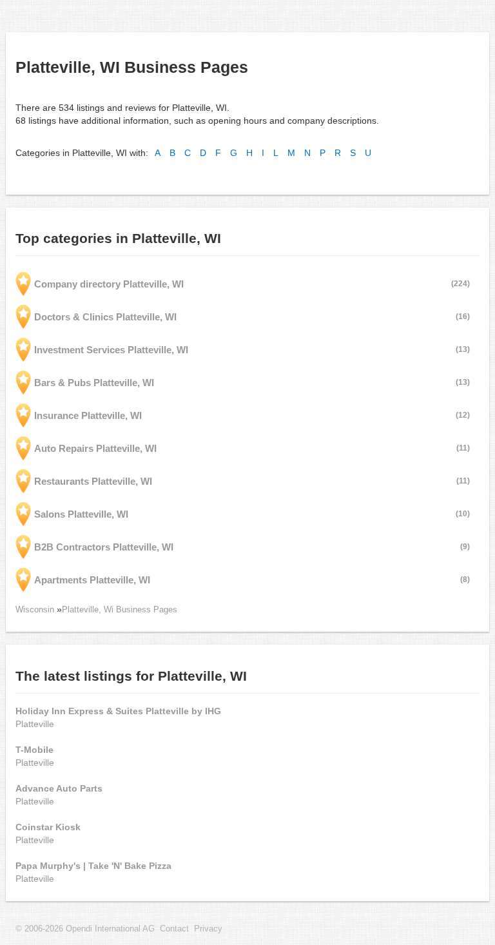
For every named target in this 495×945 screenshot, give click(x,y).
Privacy (208, 928)
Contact (174, 928)
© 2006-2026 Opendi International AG (85, 928)
